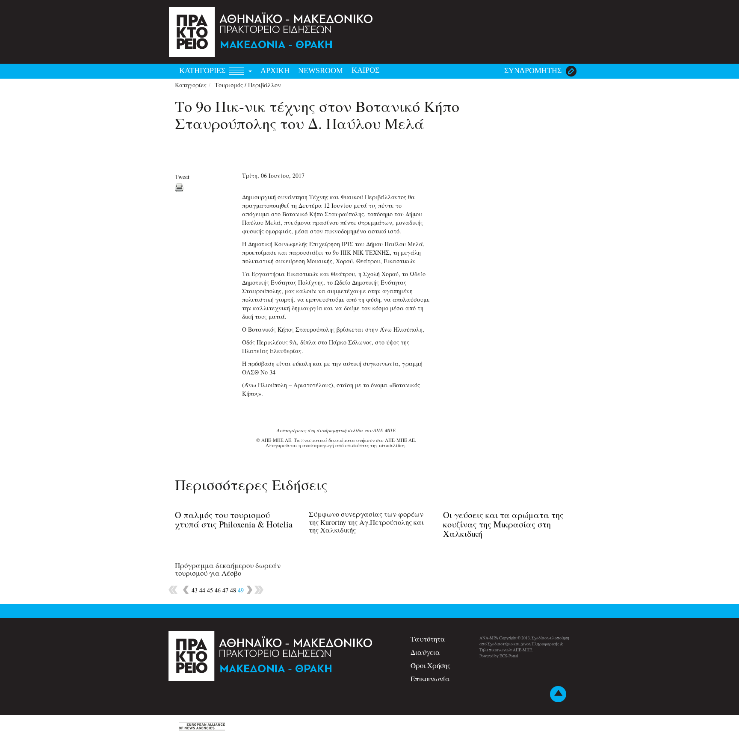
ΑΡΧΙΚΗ (275, 70)
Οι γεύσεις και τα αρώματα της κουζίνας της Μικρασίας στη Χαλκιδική (503, 524)
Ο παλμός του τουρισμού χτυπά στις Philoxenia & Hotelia (234, 519)
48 (233, 590)
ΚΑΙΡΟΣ (365, 70)
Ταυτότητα (428, 639)
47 (225, 590)
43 (195, 590)
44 (202, 590)
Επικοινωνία (430, 678)
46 (218, 590)
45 (210, 590)
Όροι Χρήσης (430, 665)
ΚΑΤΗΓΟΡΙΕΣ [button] (203, 70)
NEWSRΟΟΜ (320, 70)
